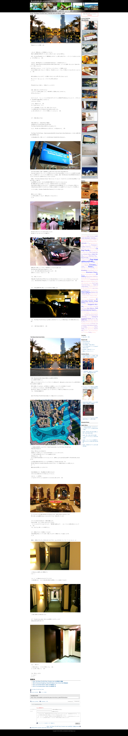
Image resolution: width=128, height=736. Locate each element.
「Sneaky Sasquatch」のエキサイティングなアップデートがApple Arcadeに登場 (90, 428)
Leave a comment (35, 692)
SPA (92, 246)
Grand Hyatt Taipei (92, 320)
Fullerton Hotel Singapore (88, 306)
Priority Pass (83, 236)
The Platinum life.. (86, 343)
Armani (88, 278)
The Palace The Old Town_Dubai (38, 689)
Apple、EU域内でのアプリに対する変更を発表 (90, 445)
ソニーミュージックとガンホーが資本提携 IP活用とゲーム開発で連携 (90, 418)
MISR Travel (86, 290)
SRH (95, 299)
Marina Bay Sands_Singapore (89, 300)
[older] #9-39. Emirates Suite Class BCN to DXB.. (42, 727)
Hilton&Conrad (93, 293)
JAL (86, 328)
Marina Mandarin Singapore (89, 281)
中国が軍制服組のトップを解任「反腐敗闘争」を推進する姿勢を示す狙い (90, 356)
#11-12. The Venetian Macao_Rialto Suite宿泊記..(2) (44, 686)
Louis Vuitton (92, 268)
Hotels (89, 332)
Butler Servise (90, 236)
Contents (89, 15)
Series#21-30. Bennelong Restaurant (88, 166)
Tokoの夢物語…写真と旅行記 (88, 344)
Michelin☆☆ (85, 243)
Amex (90, 267)
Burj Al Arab (84, 257)
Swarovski (93, 313)
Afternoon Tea (92, 256)
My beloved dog (86, 259)
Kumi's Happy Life (86, 341)
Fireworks (94, 332)
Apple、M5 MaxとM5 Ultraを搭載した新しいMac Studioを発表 (90, 432)
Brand (87, 332)
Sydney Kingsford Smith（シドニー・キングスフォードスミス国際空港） (89, 312)
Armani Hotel (87, 254)
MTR (82, 297)
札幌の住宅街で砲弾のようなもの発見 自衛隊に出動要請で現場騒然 (90, 403)
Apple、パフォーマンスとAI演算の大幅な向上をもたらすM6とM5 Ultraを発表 (90, 441)
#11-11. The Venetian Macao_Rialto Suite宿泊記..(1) (44, 684)
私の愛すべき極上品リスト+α (88, 349)
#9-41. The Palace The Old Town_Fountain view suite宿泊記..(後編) (48, 681)
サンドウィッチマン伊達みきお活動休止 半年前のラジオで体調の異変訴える (90, 387)
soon (96, 268)
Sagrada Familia (92, 286)
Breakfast (84, 270)
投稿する (77, 723)
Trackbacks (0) (70, 701)
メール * (31, 711)
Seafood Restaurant (88, 288)
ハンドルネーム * (33, 709)
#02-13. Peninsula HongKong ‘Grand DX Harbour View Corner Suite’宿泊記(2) (50, 683)
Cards (89, 245)
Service (86, 245)
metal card (89, 316)
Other (84, 321)
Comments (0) (76, 701)
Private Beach (91, 270)
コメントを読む (44, 692)
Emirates (92, 265)
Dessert (86, 265)
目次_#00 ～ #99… (86, 337)
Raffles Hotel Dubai (90, 302)
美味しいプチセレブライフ (88, 351)
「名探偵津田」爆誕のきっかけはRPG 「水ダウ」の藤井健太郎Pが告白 (90, 372)
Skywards (86, 256)
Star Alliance (90, 308)
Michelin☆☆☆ (86, 297)
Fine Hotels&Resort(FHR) (89, 261)
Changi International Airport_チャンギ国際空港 (89, 318)
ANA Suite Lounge (89, 321)
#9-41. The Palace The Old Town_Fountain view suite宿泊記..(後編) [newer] (63, 726)
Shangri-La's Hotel (93, 295)
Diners (83, 274)
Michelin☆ (86, 330)
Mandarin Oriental (91, 327)
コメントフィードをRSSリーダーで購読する (46, 723)
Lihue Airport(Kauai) (93, 290)
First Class (85, 292)
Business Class (91, 272)
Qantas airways (94, 250)
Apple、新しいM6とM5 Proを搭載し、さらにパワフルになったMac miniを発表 (90, 436)
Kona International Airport (90, 248)
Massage (84, 278)
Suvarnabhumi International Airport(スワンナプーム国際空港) (89, 263)
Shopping (91, 299)
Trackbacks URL (44, 701)
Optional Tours (90, 328)
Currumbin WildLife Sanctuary (90, 274)
